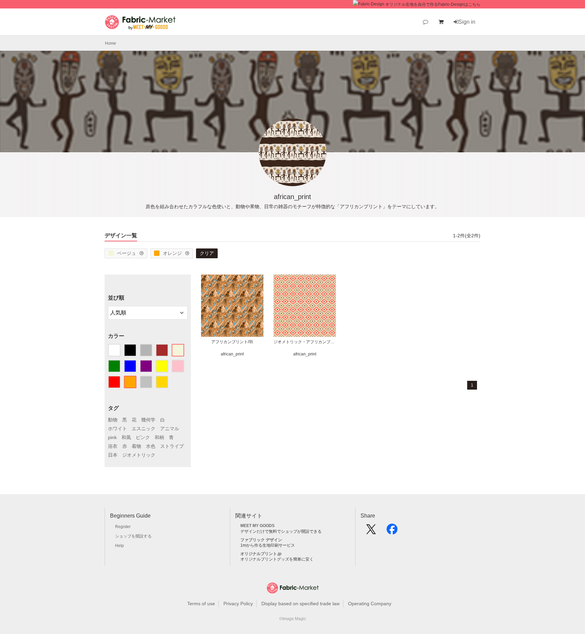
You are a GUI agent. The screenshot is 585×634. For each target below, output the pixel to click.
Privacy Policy (238, 603)
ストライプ (172, 446)
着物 (136, 446)
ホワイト (117, 428)
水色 (150, 446)
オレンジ (172, 253)
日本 (112, 455)
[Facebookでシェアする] (392, 531)
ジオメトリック (138, 455)
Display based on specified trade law (300, 603)
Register (123, 526)
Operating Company (369, 603)
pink (112, 437)
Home (110, 43)
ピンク (143, 437)
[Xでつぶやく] (371, 531)
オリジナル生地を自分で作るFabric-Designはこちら (432, 4)
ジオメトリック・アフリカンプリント (305, 342)
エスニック (143, 428)
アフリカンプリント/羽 (232, 342)
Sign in (466, 22)
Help (119, 545)
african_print (232, 354)
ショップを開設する (133, 536)
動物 (112, 419)
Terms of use (201, 603)
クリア (207, 253)
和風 (126, 437)
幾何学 (148, 419)
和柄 (159, 437)
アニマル (169, 428)
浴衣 (112, 446)
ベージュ (126, 253)
